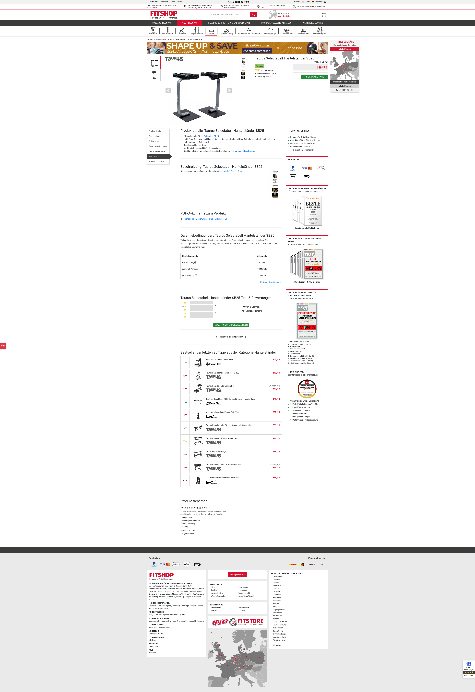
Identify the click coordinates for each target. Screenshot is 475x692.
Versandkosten (217, 593)
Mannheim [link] (176, 594)
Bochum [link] (179, 586)
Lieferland (297, 2)
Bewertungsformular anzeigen (231, 325)
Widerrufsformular (218, 596)
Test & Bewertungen (157, 151)
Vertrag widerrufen (237, 574)
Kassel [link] (199, 591)
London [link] (200, 606)
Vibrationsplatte (279, 640)
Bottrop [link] (191, 586)
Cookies (214, 590)
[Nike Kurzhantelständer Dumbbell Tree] (198, 480)
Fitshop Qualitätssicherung (242, 151)
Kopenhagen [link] (153, 646)
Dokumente (154, 141)
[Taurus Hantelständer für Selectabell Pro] (198, 467)
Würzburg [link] (152, 599)
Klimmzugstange (279, 634)
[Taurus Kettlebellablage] (198, 454)
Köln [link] (157, 594)
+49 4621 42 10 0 (346, 90)
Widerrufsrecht (244, 593)
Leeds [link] (159, 606)
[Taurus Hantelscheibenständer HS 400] (198, 375)
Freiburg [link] (160, 591)
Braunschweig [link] (154, 589)
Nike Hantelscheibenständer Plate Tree (222, 412)
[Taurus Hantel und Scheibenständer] (198, 441)
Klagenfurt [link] (165, 615)
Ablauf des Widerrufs (246, 596)
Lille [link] (150, 640)
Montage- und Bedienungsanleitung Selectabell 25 (205, 219)
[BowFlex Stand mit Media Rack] (198, 362)
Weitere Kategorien (313, 23)
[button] (154, 62)
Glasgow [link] (193, 606)
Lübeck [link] (168, 594)
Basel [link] (151, 627)
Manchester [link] (153, 608)
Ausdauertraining (161, 23)
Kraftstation (277, 589)
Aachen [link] (151, 586)
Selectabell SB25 (211, 136)
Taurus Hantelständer (194, 39)
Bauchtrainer (278, 628)
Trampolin (276, 591)
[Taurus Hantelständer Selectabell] (198, 388)
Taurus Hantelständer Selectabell (220, 386)
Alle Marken (277, 645)
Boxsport (276, 607)
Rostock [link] (162, 597)
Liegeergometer (279, 610)
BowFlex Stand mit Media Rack (219, 360)
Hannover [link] (175, 591)
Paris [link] (154, 640)
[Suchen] (253, 14)
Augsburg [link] (159, 586)
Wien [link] (184, 615)
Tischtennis (277, 595)
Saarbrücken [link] (170, 597)
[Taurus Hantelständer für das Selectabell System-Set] (198, 428)
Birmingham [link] (166, 606)
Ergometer (277, 579)
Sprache (308, 2)
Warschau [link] (152, 653)
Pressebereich (243, 608)
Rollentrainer (277, 616)
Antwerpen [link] (153, 634)
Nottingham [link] (163, 608)
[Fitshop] (164, 14)
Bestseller (153, 156)
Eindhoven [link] (181, 621)
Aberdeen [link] (152, 606)
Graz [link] (150, 615)
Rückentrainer (278, 631)
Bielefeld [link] (171, 586)
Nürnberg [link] (199, 594)
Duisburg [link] (195, 589)
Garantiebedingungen (158, 146)
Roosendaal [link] (190, 621)
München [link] (184, 594)
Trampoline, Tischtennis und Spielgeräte (229, 23)
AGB (213, 587)
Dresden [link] (179, 589)
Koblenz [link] (152, 594)
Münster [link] (192, 594)
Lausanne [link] (162, 627)
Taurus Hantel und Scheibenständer (221, 438)
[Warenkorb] (324, 14)
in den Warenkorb (315, 77)
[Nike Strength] (213, 416)
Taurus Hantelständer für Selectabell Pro (223, 464)
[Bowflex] (213, 364)
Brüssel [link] (160, 634)
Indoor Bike (277, 601)
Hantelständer (180, 39)
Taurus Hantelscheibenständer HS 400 (222, 373)
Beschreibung (155, 136)
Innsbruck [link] (157, 615)
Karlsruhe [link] (192, 591)
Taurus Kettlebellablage (216, 451)
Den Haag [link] (172, 621)
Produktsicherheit (156, 161)
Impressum (164, 2)
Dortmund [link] (171, 589)
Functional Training (280, 625)
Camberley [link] (176, 606)
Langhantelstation (280, 622)
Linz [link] (172, 615)
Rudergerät (277, 585)
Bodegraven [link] (163, 621)
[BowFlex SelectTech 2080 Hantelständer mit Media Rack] (198, 401)
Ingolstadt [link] (184, 591)
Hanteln (169, 39)
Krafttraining (189, 23)
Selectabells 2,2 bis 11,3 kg (230, 171)
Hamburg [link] (167, 591)
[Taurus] (174, 59)
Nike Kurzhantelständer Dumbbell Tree (222, 477)
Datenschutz (243, 587)
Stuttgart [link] (188, 597)
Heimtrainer (277, 613)
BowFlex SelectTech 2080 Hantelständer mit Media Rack (230, 399)
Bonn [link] (185, 586)
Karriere (172, 2)
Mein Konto (319, 2)
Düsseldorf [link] (187, 589)
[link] (293, 168)
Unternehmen (153, 2)
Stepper (276, 619)
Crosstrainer (277, 576)
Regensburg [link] (153, 597)
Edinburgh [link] (185, 606)
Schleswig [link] (180, 597)
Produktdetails (155, 131)
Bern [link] (155, 627)
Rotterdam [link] (199, 621)
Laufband (276, 582)
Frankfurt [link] (152, 591)
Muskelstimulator (279, 637)
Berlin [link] (165, 586)
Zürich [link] (168, 627)
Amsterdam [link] (153, 621)
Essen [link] (201, 589)
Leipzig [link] (162, 594)
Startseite (150, 39)
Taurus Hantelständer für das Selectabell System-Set (228, 425)
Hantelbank (277, 598)
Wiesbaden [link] (196, 597)
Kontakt (179, 2)
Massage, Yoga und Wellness (276, 23)
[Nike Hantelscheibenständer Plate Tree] (198, 415)
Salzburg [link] (177, 615)
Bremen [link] (163, 589)
